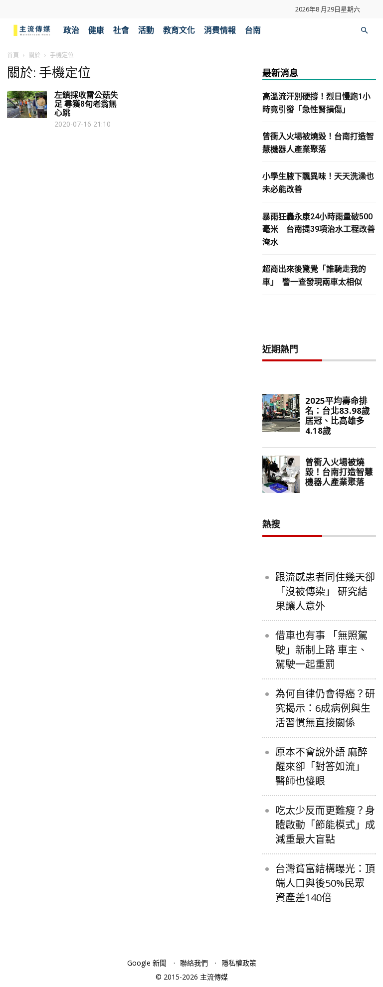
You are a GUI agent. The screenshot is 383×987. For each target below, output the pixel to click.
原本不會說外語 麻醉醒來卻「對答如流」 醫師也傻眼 (321, 766)
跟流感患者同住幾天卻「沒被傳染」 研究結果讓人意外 (325, 591)
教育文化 (179, 30)
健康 (96, 30)
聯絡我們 (194, 963)
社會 (121, 30)
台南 (253, 30)
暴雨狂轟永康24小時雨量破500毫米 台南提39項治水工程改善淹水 (318, 229)
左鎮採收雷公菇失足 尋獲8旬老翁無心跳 (86, 104)
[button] (364, 30)
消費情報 (220, 30)
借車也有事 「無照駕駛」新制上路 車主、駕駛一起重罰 (321, 650)
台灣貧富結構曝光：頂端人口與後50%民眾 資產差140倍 (325, 883)
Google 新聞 (147, 963)
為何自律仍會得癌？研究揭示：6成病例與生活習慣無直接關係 (325, 708)
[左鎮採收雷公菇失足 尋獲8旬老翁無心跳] (27, 104)
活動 (146, 30)
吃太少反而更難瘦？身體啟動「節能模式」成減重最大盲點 (325, 825)
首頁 (13, 55)
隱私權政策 (238, 963)
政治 (71, 30)
